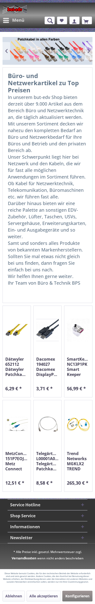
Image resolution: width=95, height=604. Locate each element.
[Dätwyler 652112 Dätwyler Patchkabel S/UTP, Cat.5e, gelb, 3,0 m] (16, 329)
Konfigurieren (77, 596)
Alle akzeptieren (43, 596)
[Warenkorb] (87, 20)
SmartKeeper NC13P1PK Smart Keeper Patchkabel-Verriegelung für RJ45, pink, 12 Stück (78, 367)
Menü (18, 20)
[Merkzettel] (62, 20)
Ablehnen (13, 596)
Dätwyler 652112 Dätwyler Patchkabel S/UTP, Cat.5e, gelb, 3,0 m (16, 367)
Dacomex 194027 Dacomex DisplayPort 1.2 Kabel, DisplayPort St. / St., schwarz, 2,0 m (47, 367)
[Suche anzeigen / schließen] (50, 20)
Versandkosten (24, 558)
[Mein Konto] (74, 20)
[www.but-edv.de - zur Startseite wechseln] (15, 9)
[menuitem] (13, 20)
